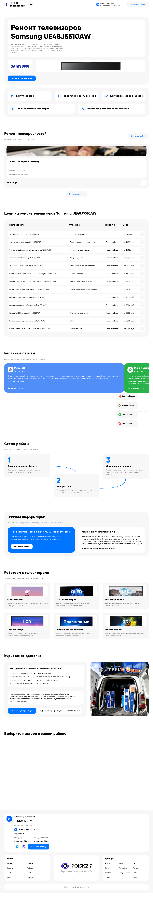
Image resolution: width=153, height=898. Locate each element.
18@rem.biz (19, 834)
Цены (29, 873)
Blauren (108, 877)
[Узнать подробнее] (144, 182)
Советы (9, 868)
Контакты (31, 877)
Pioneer (136, 868)
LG (134, 863)
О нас (8, 877)
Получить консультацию (21, 78)
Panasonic (123, 868)
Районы (30, 868)
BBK (120, 877)
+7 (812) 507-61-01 (107, 3)
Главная (9, 863)
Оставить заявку (21, 546)
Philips (107, 863)
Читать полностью (16, 388)
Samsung (122, 863)
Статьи (9, 873)
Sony (107, 868)
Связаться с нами (137, 4)
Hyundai (136, 877)
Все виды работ (138, 136)
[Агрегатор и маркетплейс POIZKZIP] (76, 867)
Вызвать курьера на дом (22, 711)
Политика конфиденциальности (76, 887)
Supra (135, 873)
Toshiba (108, 873)
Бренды (30, 863)
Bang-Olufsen (124, 873)
